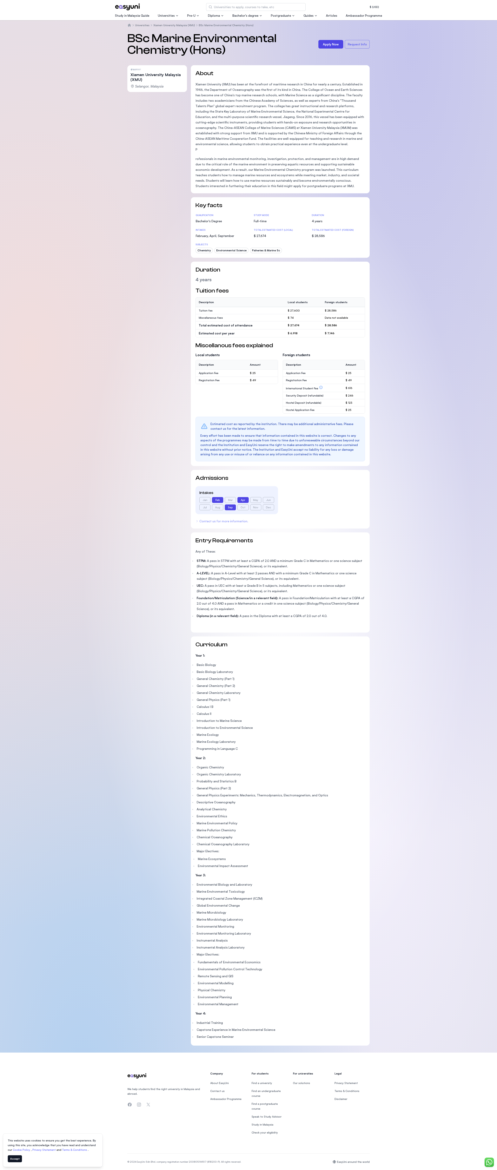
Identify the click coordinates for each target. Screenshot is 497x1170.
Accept (15, 1158)
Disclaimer (341, 1099)
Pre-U (191, 15)
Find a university (262, 1083)
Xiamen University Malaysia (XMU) (174, 25)
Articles (331, 15)
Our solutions (301, 1083)
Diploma (214, 15)
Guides (308, 15)
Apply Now (331, 44)
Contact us (217, 1091)
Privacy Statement (44, 1149)
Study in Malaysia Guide (132, 15)
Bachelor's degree (245, 15)
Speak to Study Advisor (267, 1116)
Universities (166, 15)
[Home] (129, 25)
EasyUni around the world (353, 1161)
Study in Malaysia (262, 1124)
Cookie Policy (22, 1149)
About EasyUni (219, 1083)
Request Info (357, 44)
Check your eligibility (265, 1132)
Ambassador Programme (364, 15)
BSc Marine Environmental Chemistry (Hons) (226, 25)
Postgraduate (281, 15)
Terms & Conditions (75, 1149)
